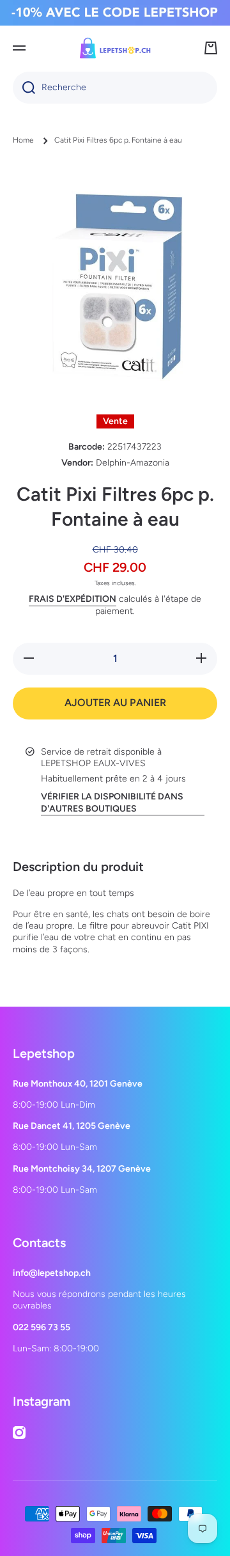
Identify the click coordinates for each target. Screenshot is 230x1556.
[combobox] (115, 88)
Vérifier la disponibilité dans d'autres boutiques (112, 802)
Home (23, 140)
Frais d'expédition (72, 598)
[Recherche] (24, 88)
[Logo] (115, 48)
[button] (210, 48)
